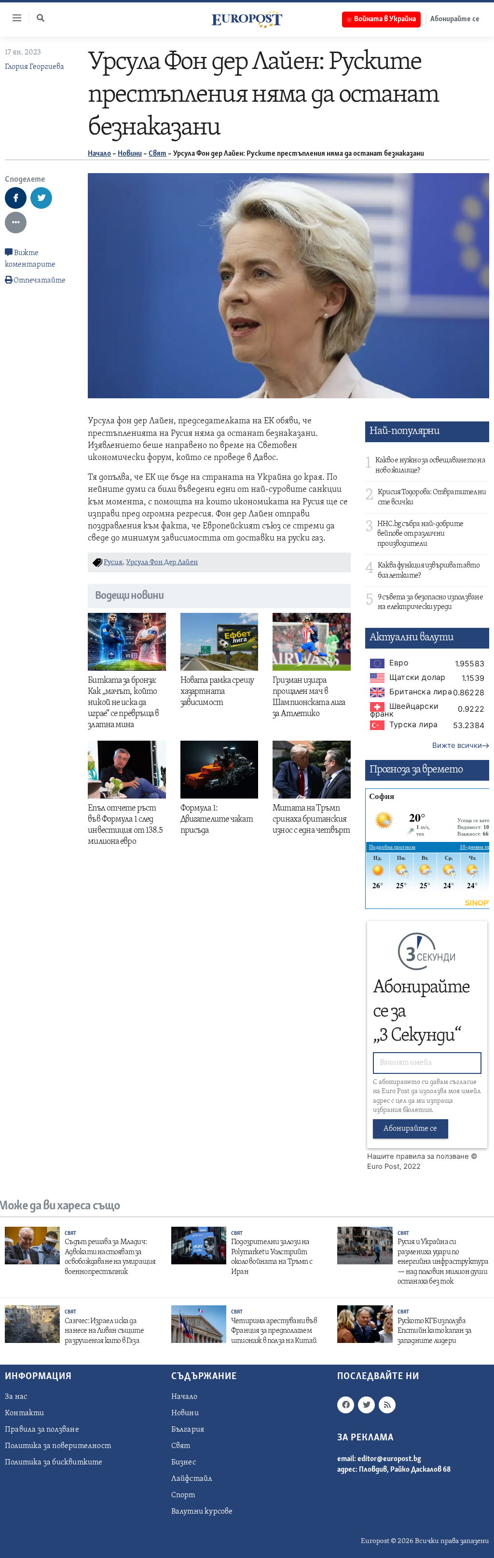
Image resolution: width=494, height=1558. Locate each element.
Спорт (183, 1495)
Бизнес (183, 1462)
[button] (40, 18)
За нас (16, 1397)
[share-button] (16, 198)
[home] (247, 19)
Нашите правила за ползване (418, 1156)
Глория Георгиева (34, 67)
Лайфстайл (192, 1479)
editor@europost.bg (389, 1459)
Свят (157, 154)
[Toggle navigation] (13, 18)
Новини (130, 154)
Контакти (24, 1413)
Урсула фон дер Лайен (162, 562)
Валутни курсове (202, 1512)
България (188, 1430)
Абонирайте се (455, 19)
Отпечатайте (40, 281)
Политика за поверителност (58, 1446)
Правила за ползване (42, 1430)
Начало (99, 154)
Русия (113, 562)
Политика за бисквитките (54, 1462)
